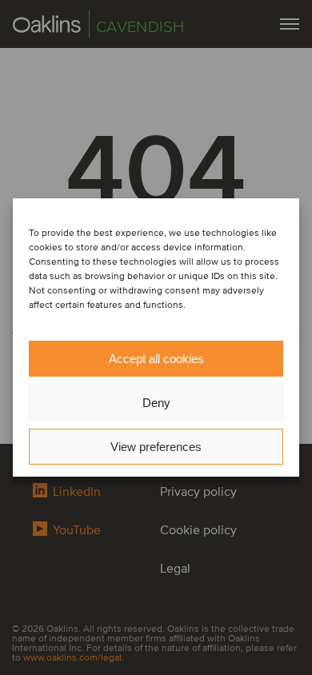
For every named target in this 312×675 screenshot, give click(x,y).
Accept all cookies (156, 358)
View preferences (156, 446)
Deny (156, 402)
